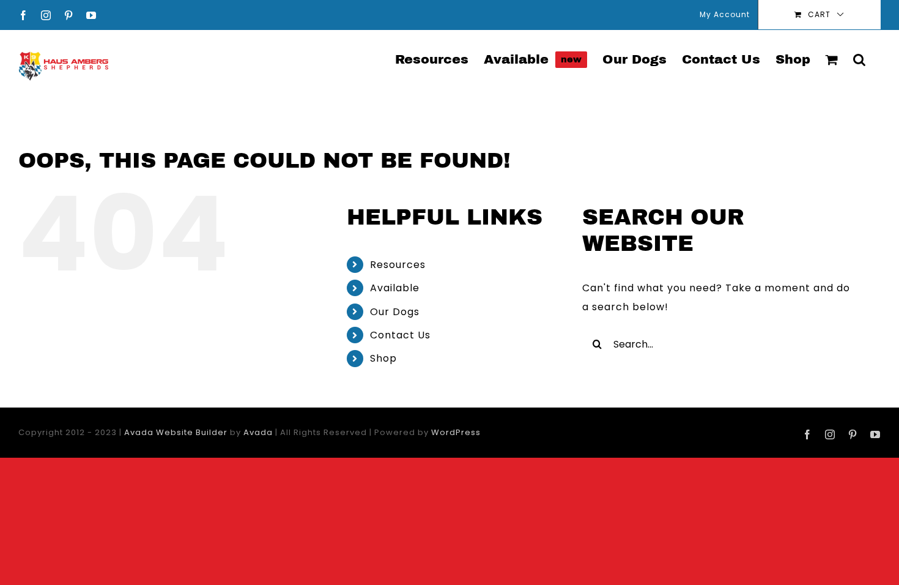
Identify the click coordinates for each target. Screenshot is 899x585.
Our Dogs (395, 312)
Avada (258, 432)
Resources (398, 265)
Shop (383, 358)
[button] (859, 59)
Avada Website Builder (176, 432)
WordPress (456, 432)
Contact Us (400, 335)
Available (395, 288)
